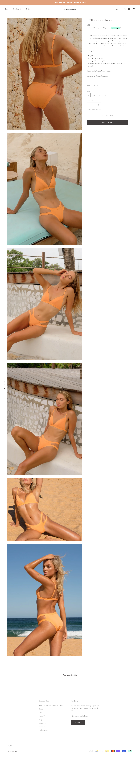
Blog (40, 720)
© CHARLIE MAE (12, 751)
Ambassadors (43, 730)
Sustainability (17, 9)
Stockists (42, 727)
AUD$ (116, 9)
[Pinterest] (97, 85)
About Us (42, 716)
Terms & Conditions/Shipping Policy (51, 705)
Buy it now (107, 123)
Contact (28, 9)
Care (40, 712)
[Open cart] (134, 9)
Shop (7, 9)
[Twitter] (94, 85)
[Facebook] (92, 85)
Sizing (41, 709)
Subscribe (78, 723)
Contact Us (42, 723)
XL (105, 95)
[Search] (129, 9)
